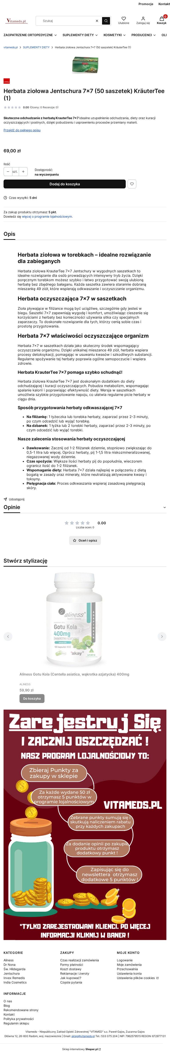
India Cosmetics (15, 982)
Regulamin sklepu (16, 1023)
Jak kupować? (70, 978)
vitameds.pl (11, 47)
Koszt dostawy (70, 969)
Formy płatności (71, 964)
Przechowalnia (127, 969)
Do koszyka (32, 698)
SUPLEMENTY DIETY (36, 47)
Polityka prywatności (19, 1019)
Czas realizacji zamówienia (79, 960)
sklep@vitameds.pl (83, 1036)
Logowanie (125, 960)
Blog (7, 1005)
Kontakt (9, 1014)
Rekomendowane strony (21, 1010)
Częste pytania (71, 982)
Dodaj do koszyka (65, 184)
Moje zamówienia (129, 964)
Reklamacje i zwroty (74, 973)
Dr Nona (9, 964)
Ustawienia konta (129, 973)
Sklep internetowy (80, 1049)
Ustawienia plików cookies (136, 978)
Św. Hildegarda (14, 969)
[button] (106, 21)
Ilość (7, 164)
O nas (8, 1001)
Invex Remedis (14, 978)
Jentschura (12, 973)
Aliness (9, 960)
